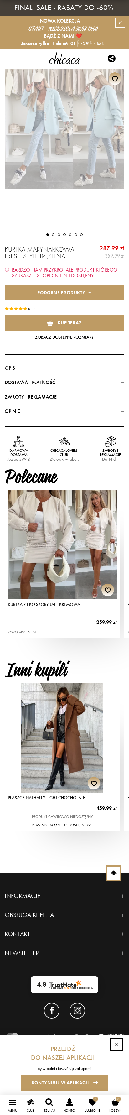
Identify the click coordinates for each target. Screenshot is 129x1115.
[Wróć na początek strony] (113, 873)
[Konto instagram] (77, 1011)
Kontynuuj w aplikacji (60, 1083)
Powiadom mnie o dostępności (62, 825)
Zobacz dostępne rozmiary (64, 337)
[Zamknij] (116, 1044)
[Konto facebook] (51, 1011)
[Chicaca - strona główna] (64, 58)
